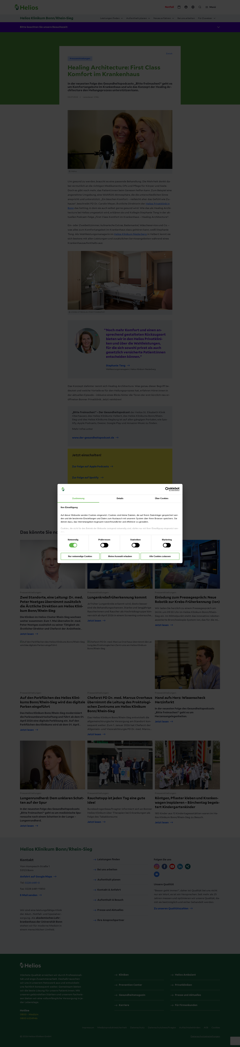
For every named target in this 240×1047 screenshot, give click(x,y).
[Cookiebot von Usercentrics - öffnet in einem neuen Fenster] (167, 489)
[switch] (104, 545)
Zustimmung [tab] (78, 498)
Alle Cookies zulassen (160, 556)
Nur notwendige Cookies (80, 556)
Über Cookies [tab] (161, 498)
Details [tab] (120, 498)
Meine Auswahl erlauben (120, 556)
